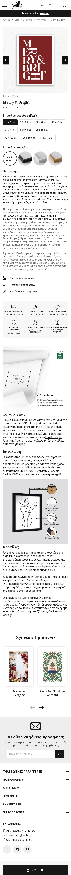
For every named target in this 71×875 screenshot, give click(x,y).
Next (65, 60)
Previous (6, 60)
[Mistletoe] (18, 666)
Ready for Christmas (52, 691)
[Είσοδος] (49, 4)
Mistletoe (19, 691)
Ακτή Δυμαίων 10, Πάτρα (20, 830)
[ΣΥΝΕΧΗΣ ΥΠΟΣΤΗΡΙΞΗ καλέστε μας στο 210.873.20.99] (35, 323)
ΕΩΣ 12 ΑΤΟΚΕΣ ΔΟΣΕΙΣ (57, 312)
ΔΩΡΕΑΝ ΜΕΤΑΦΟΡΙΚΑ (13, 312)
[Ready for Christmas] (52, 666)
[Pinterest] (27, 849)
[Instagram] (17, 849)
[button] (4, 5)
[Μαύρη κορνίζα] (25, 158)
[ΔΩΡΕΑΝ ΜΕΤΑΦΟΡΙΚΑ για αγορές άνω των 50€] (13, 307)
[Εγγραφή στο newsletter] (59, 754)
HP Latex (26, 457)
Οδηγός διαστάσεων (22, 278)
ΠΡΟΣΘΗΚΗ (36, 870)
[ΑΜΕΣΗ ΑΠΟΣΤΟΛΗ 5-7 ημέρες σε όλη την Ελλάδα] (35, 307)
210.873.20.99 (35, 332)
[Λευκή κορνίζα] (40, 158)
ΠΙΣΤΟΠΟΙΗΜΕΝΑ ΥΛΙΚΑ (57, 327)
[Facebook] (7, 849)
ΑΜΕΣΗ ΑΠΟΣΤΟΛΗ (35, 312)
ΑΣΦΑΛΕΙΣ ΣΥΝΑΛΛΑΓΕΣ (13, 328)
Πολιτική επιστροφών (22, 284)
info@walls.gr (23, 835)
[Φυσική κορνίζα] (55, 158)
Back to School (36, 13)
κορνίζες (52, 552)
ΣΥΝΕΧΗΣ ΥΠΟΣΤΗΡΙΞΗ (35, 327)
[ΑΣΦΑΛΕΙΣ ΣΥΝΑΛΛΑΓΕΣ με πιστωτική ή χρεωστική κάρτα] (13, 323)
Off (44, 13)
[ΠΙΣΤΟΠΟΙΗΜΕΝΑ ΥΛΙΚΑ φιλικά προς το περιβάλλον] (57, 323)
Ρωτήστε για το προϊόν (23, 291)
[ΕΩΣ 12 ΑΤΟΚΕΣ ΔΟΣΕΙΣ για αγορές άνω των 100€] (57, 307)
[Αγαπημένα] (57, 4)
